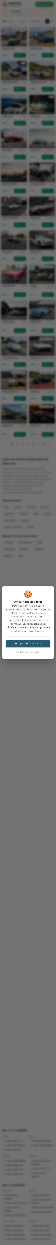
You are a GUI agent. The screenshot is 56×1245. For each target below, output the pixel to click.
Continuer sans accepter (28, 652)
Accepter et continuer (28, 643)
